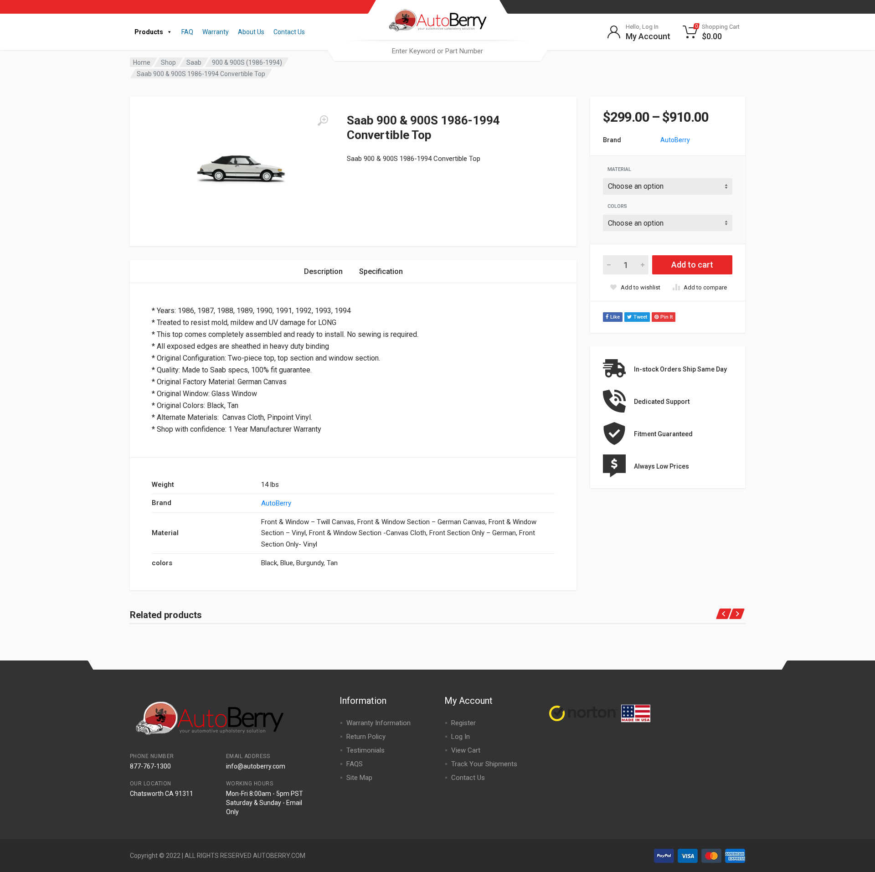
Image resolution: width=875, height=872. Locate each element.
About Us (251, 32)
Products (148, 32)
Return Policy (366, 737)
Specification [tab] (381, 271)
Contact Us (289, 32)
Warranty (215, 32)
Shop (168, 62)
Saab (193, 62)
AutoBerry (675, 140)
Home (141, 62)
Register (463, 723)
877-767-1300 (150, 766)
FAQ (187, 32)
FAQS (354, 764)
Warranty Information (378, 723)
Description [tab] (323, 271)
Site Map (359, 778)
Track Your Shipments (484, 764)
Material (619, 169)
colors (617, 206)
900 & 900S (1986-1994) (247, 62)
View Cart (465, 750)
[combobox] (437, 51)
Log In (460, 737)
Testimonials (365, 750)
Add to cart (692, 264)
